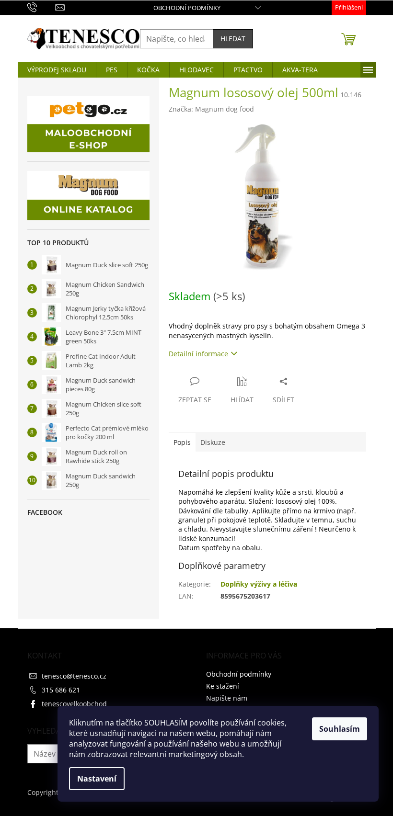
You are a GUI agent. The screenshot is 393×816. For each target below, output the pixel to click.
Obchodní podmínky (186, 7)
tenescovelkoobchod (74, 703)
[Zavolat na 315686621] (41, 6)
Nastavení (96, 778)
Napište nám (226, 698)
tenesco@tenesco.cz (74, 675)
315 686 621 (61, 689)
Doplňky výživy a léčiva (258, 584)
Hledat (232, 38)
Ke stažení (222, 686)
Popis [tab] (182, 442)
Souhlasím (339, 729)
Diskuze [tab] (212, 442)
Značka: (211, 108)
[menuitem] (57, 70)
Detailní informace (198, 353)
